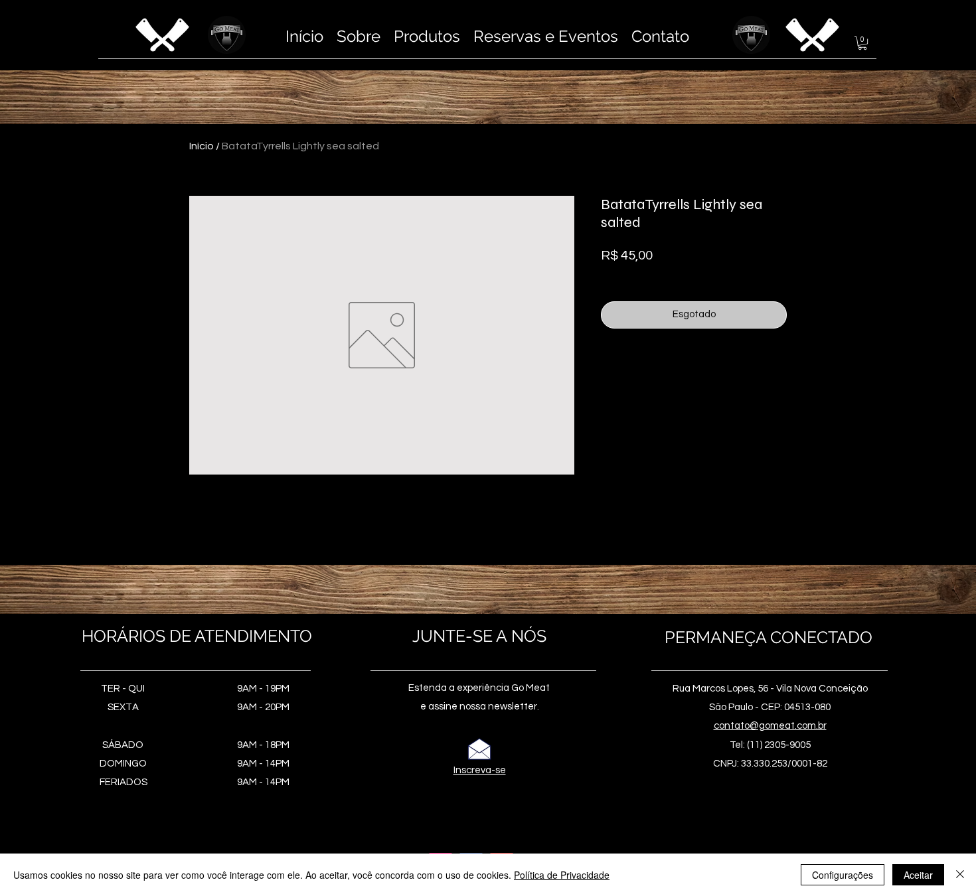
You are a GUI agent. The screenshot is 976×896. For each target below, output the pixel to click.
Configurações (842, 874)
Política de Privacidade (562, 874)
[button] (862, 43)
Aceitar (918, 874)
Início (201, 146)
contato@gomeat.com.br (770, 726)
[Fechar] (960, 874)
